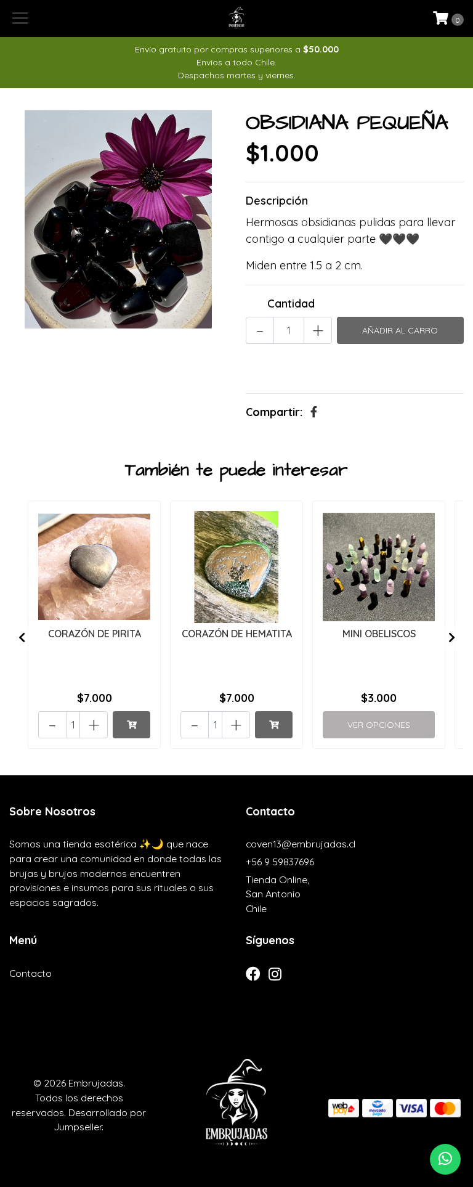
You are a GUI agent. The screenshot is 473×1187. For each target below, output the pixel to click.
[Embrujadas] (236, 18)
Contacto (30, 973)
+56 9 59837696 (280, 861)
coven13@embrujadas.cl (300, 844)
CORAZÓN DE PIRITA (94, 633)
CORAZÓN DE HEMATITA (237, 633)
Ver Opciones (378, 724)
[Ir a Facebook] (253, 977)
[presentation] (21, 638)
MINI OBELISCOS (379, 633)
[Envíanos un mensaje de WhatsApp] (445, 1159)
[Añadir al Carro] (131, 724)
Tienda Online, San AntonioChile (277, 894)
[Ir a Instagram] (275, 977)
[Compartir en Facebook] (313, 412)
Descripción (277, 201)
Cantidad (291, 303)
